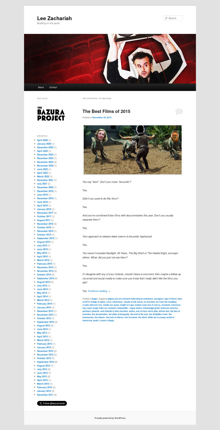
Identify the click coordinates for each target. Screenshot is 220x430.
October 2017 (44, 216)
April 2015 (42, 256)
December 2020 (45, 187)
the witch (142, 317)
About (41, 87)
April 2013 (42, 336)
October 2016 (44, 227)
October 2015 (44, 234)
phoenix (95, 311)
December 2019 (45, 191)
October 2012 (44, 358)
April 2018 (42, 205)
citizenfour (117, 301)
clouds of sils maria (133, 301)
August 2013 (43, 325)
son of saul (141, 311)
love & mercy (154, 304)
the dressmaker (100, 314)
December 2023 (45, 158)
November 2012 (45, 354)
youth (95, 320)
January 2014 (44, 307)
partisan (86, 311)
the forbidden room (158, 314)
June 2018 (42, 201)
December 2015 (45, 231)
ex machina (149, 301)
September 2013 (45, 321)
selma (132, 311)
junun (116, 304)
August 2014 (43, 282)
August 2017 (43, 220)
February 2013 (44, 343)
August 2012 (43, 365)
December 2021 (45, 180)
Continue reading (99, 291)
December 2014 (45, 267)
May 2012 (42, 376)
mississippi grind (151, 308)
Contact (53, 87)
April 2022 (42, 172)
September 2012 (45, 361)
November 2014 (45, 270)
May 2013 (42, 332)
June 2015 (42, 249)
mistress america (169, 308)
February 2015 (44, 263)
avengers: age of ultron (165, 298)
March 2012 (43, 383)
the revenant (131, 317)
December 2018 (45, 198)
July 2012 (42, 369)
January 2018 (44, 209)
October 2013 (44, 318)
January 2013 (44, 347)
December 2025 (45, 147)
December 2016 (45, 223)
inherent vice (96, 304)
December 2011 (45, 394)
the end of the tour (139, 314)
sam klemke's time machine (114, 311)
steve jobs (153, 311)
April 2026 (42, 140)
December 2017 (45, 212)
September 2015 (45, 238)
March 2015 (43, 260)
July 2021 (42, 183)
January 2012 (44, 390)
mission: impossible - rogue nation (125, 308)
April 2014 (42, 296)
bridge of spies (98, 301)
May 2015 (42, 252)
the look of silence (115, 317)
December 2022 (45, 162)
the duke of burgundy (119, 314)
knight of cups (127, 304)
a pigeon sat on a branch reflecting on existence (129, 298)
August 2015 (43, 241)
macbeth (166, 304)
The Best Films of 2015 (106, 111)
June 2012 (42, 372)
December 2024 (45, 154)
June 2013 (42, 329)
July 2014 (42, 285)
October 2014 (44, 274)
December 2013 (45, 311)
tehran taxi (164, 311)
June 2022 (42, 169)
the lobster (100, 317)
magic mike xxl (99, 308)
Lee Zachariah (54, 18)
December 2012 (45, 351)
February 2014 (44, 303)
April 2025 (42, 151)
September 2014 (45, 278)
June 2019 (42, 194)
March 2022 (43, 176)
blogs (94, 298)
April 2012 (42, 380)
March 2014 (43, 300)
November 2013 (45, 314)
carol (108, 301)
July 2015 (42, 245)
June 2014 (42, 289)
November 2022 (45, 165)
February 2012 (44, 387)
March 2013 (43, 340)
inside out (108, 304)
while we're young (156, 317)
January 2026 (44, 143)
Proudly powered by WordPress (110, 417)
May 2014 (42, 292)
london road (140, 304)
